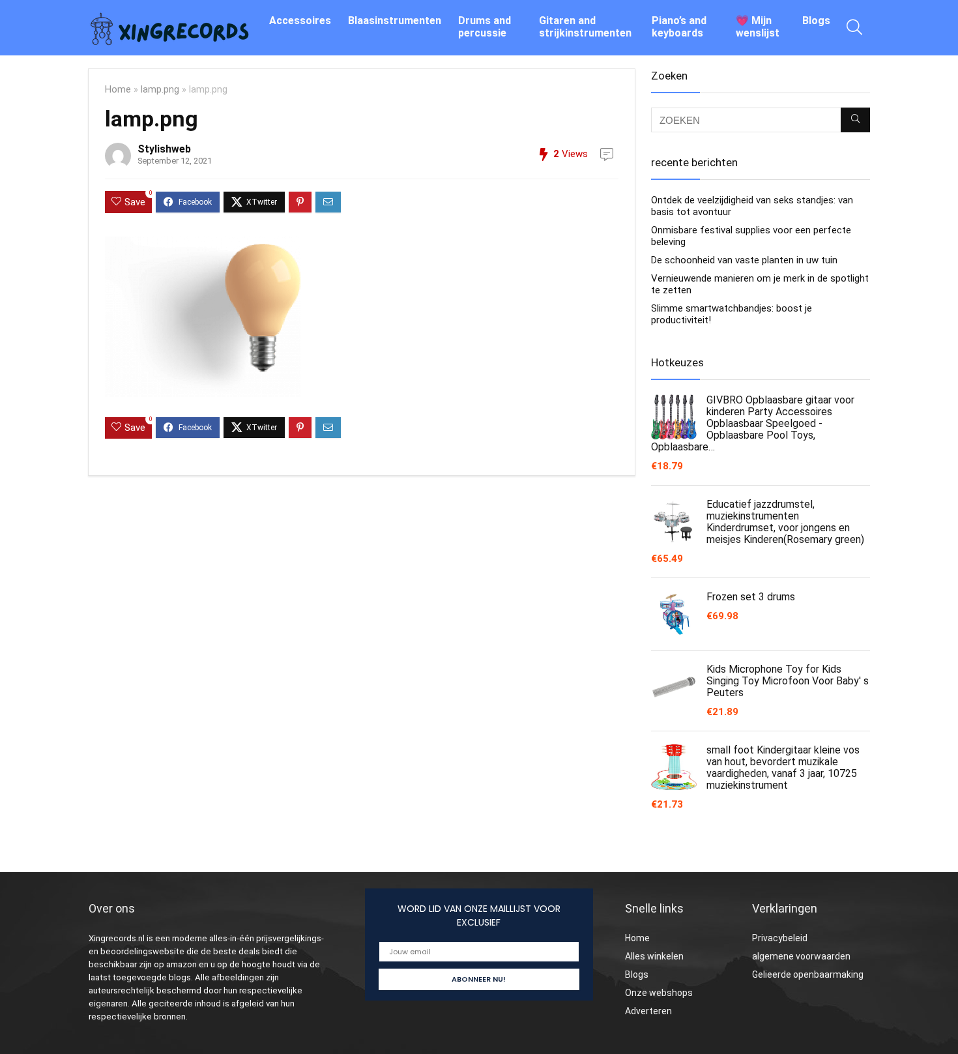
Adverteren (648, 1011)
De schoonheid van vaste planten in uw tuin (744, 260)
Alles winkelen (654, 956)
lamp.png (160, 89)
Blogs (816, 20)
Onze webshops (659, 993)
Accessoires (300, 20)
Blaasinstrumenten (394, 20)
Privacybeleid (779, 938)
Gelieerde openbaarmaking (808, 974)
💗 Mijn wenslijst (757, 26)
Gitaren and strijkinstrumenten (585, 26)
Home (118, 89)
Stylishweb (164, 149)
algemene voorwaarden (801, 956)
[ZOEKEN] (855, 120)
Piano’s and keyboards (679, 26)
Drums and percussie (484, 26)
